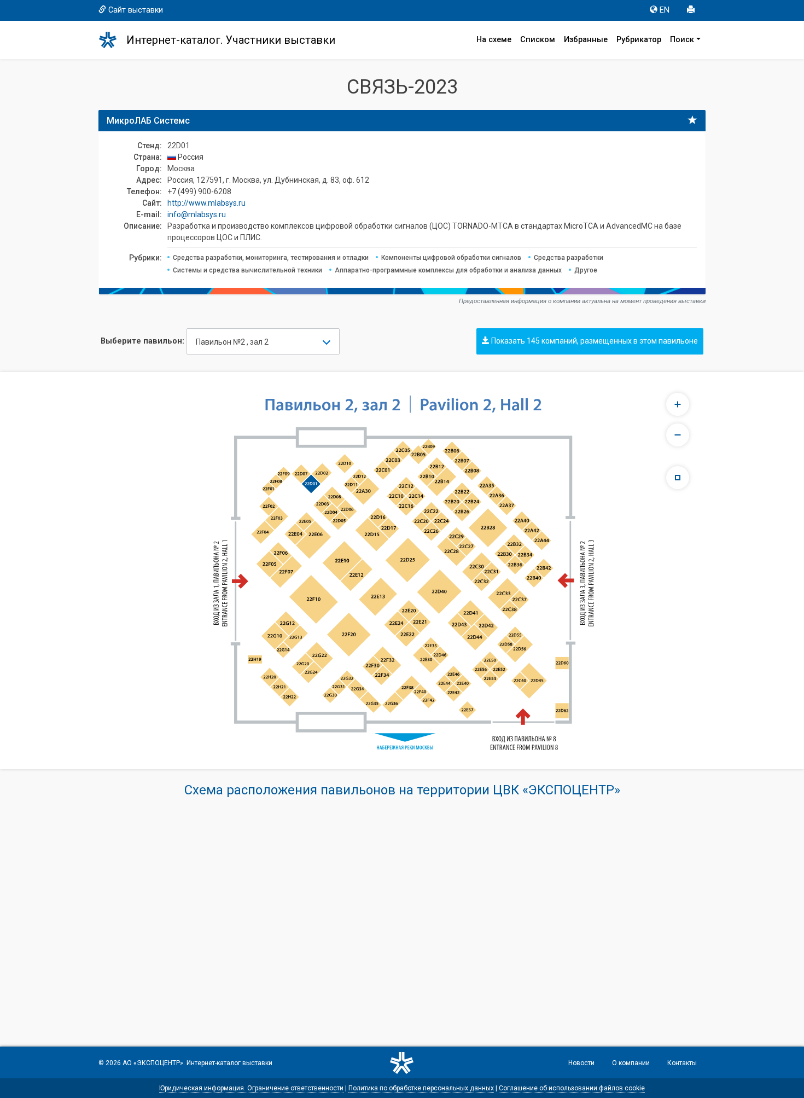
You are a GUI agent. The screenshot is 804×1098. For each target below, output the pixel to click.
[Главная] (112, 40)
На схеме (493, 39)
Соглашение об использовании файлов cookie (572, 1088)
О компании (631, 1063)
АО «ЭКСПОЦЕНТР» (153, 1063)
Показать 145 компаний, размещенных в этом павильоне (594, 340)
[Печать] (692, 10)
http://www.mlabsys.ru (206, 203)
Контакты (682, 1063)
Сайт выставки (135, 10)
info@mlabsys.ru (196, 214)
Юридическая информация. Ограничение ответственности (251, 1088)
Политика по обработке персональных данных (421, 1088)
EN (664, 10)
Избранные (586, 39)
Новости (581, 1063)
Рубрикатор (638, 39)
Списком (537, 39)
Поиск (682, 39)
